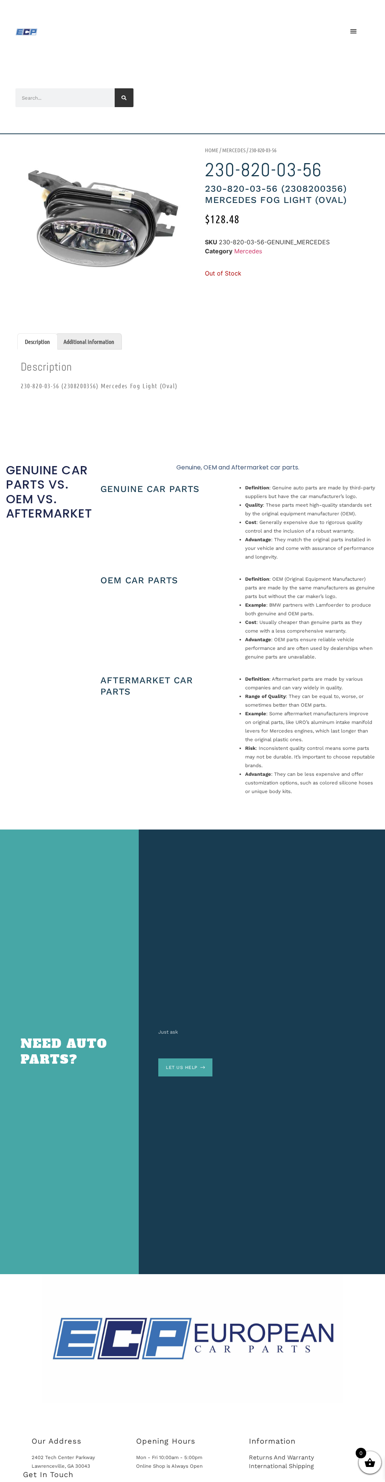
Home (211, 150)
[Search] (124, 97)
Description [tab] (37, 341)
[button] (353, 31)
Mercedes (234, 150)
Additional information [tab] (89, 341)
